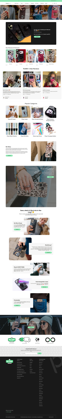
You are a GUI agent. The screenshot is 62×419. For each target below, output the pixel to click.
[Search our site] (53, 3)
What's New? (16, 3)
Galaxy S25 (40, 400)
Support (46, 3)
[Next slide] (43, 0)
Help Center (18, 360)
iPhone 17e (40, 367)
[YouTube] (9, 412)
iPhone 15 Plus (41, 381)
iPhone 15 (40, 383)
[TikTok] (10, 412)
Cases (22, 3)
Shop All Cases (41, 405)
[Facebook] (6, 412)
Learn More (36, 3)
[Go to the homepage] (8, 3)
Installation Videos (19, 367)
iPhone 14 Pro (40, 386)
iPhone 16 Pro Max (41, 369)
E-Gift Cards (31, 369)
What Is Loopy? (31, 360)
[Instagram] (7, 412)
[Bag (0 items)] (56, 3)
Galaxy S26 (40, 395)
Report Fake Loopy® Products (20, 376)
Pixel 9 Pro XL (40, 402)
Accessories (26, 3)
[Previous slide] (18, 0)
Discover (31, 359)
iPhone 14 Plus (41, 388)
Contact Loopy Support (19, 374)
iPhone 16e (40, 376)
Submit (39, 353)
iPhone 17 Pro (40, 362)
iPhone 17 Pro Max (41, 360)
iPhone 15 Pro (40, 379)
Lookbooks (32, 3)
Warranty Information (19, 362)
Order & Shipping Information (20, 369)
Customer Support (19, 359)
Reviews (31, 367)
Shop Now (37, 36)
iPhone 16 (40, 374)
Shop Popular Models (42, 359)
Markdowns (42, 3)
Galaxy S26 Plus (41, 393)
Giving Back (31, 362)
